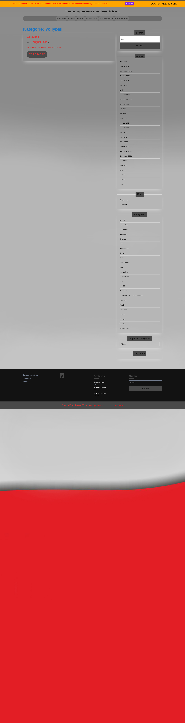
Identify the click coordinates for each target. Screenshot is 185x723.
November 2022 (126, 151)
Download (123, 234)
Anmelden (123, 204)
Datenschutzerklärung (30, 375)
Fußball (122, 244)
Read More (38, 55)
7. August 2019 (39, 42)
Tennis (122, 305)
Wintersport (124, 328)
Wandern (123, 324)
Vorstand (123, 258)
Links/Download (122, 18)
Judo (121, 267)
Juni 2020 (123, 165)
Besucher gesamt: (100, 393)
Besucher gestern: (100, 388)
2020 (121, 281)
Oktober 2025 (125, 76)
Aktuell (81, 18)
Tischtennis (124, 310)
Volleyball (33, 36)
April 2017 (124, 179)
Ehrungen (123, 239)
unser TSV (91, 18)
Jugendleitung (125, 272)
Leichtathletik (125, 277)
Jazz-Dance (124, 262)
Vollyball (123, 319)
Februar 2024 (125, 123)
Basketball (124, 229)
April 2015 (124, 184)
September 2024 (126, 99)
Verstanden (130, 3)
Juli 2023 (123, 132)
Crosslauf (123, 291)
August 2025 (124, 80)
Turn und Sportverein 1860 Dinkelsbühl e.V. (92, 11)
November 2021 (126, 156)
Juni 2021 (123, 161)
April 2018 (124, 175)
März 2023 (124, 142)
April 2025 (124, 90)
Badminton (124, 225)
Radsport (123, 300)
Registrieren (124, 200)
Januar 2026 (124, 66)
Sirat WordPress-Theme (76, 405)
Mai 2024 (123, 113)
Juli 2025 (123, 85)
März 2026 (124, 62)
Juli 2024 (123, 109)
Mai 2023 (123, 137)
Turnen (122, 314)
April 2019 (124, 170)
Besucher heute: (99, 382)
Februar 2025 (125, 95)
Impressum (27, 378)
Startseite (62, 18)
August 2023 (124, 128)
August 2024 (124, 104)
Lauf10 (122, 286)
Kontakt (72, 18)
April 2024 (124, 118)
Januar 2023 (124, 146)
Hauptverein (124, 248)
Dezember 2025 (126, 71)
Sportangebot (106, 18)
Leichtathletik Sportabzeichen (131, 295)
